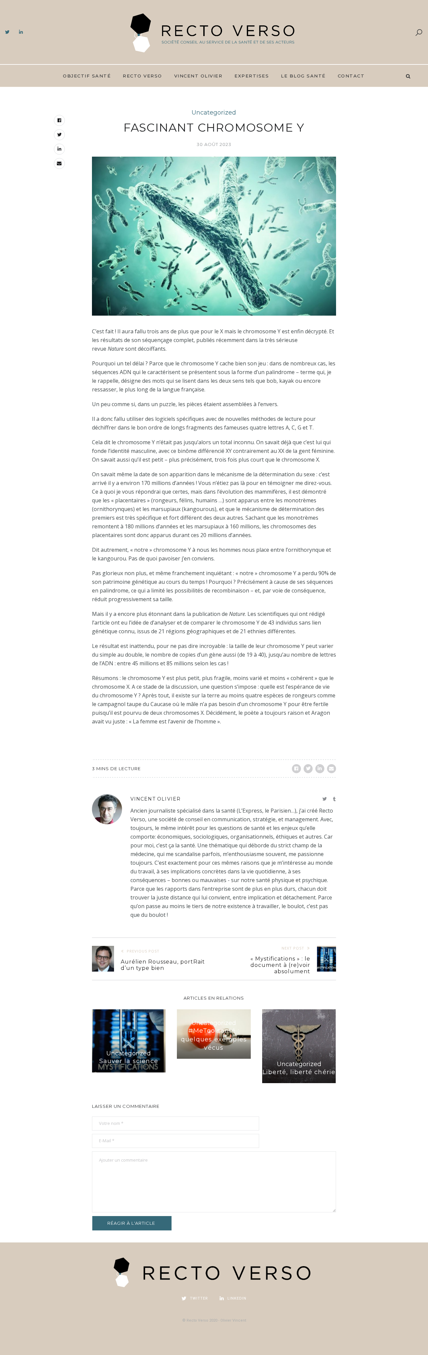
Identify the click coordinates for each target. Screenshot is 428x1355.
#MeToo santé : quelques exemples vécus (214, 1039)
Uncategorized (214, 112)
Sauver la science (128, 1061)
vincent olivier (155, 799)
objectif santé (87, 75)
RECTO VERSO (142, 75)
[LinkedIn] (21, 32)
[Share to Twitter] (308, 768)
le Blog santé (303, 75)
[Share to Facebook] (296, 768)
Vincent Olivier (198, 75)
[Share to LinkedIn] (319, 768)
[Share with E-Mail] (331, 768)
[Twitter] (7, 32)
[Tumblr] (334, 799)
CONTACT (351, 75)
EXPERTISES (251, 75)
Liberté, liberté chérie (299, 1072)
